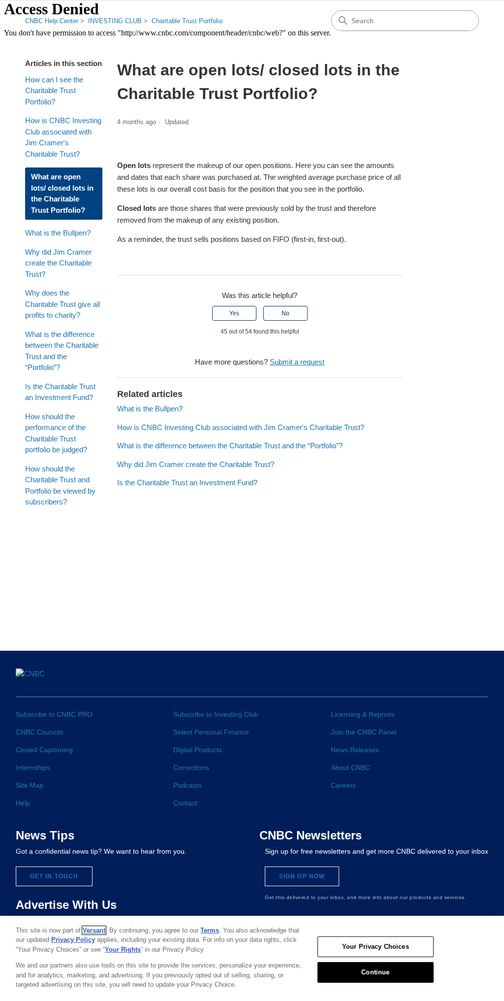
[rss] (479, 679)
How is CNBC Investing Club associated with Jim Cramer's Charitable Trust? (63, 137)
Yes (234, 313)
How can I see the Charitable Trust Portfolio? (54, 90)
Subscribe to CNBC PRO (54, 714)
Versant (94, 930)
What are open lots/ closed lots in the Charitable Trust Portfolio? (62, 193)
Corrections (191, 767)
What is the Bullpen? (58, 233)
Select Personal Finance (211, 732)
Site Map (29, 785)
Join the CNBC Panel (363, 732)
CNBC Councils (39, 732)
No (285, 313)
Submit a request (297, 362)
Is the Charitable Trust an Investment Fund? (60, 392)
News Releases (355, 750)
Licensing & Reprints (363, 714)
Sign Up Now (302, 876)
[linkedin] (405, 679)
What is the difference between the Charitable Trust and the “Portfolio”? (61, 351)
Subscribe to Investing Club (215, 714)
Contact (185, 803)
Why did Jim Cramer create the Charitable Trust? (58, 263)
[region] (252, 958)
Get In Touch (54, 876)
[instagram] (423, 679)
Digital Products (197, 750)
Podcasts (187, 785)
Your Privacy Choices (375, 946)
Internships (33, 767)
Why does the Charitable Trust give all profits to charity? (62, 304)
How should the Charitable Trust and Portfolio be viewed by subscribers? (60, 485)
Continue (375, 972)
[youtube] (442, 679)
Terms (209, 930)
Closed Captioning (44, 750)
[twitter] (387, 679)
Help (23, 803)
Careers (343, 785)
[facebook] (369, 679)
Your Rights (123, 949)
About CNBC (350, 767)
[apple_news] (460, 679)
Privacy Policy (73, 939)
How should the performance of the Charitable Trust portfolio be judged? (56, 433)
